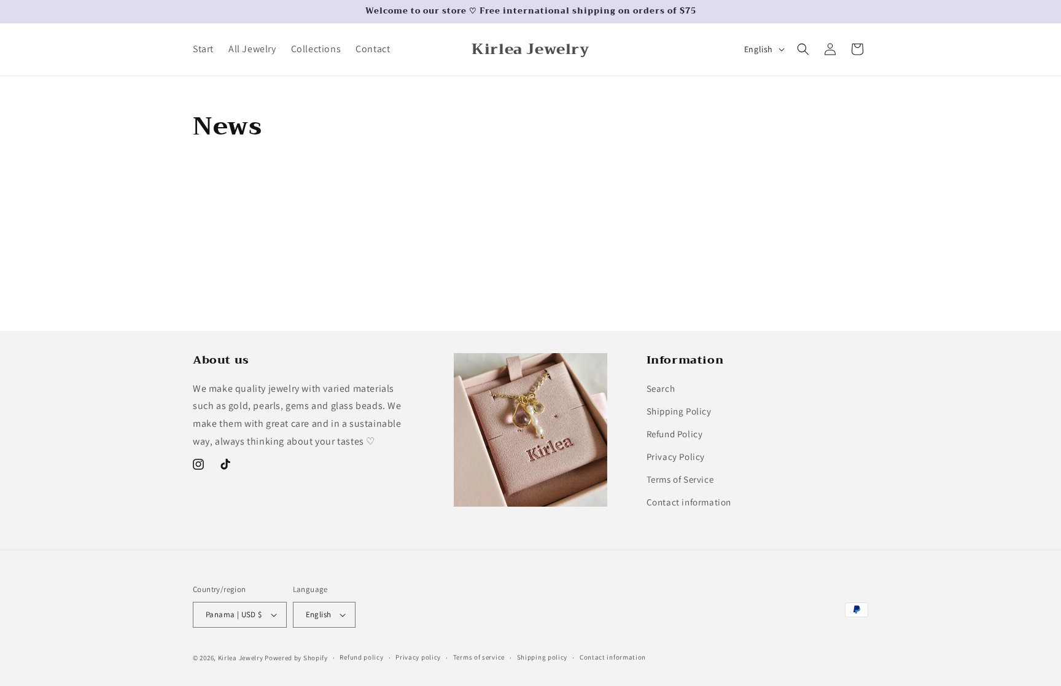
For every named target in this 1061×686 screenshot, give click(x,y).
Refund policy (361, 657)
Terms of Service (680, 479)
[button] (803, 49)
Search (661, 388)
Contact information (689, 502)
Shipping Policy (679, 411)
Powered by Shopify (296, 657)
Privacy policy (418, 657)
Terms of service (479, 657)
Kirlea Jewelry (240, 657)
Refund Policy (675, 434)
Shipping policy (542, 657)
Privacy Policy (676, 456)
